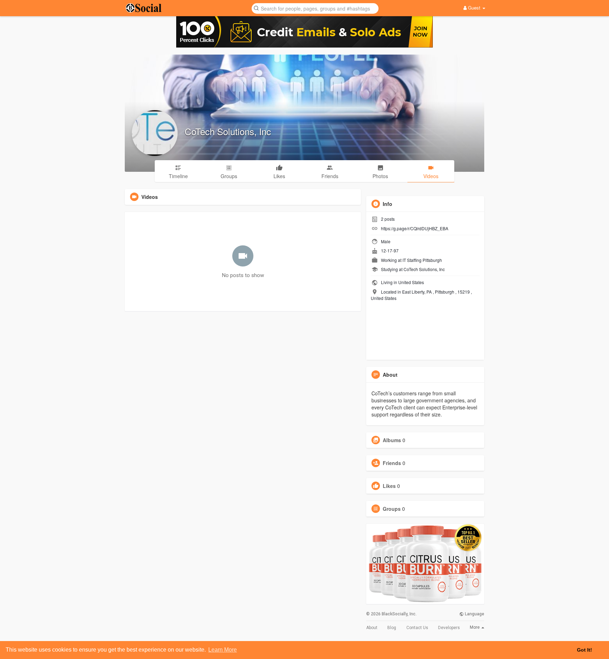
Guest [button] (474, 7)
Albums (392, 440)
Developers (449, 628)
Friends (392, 463)
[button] (315, 8)
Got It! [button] (584, 650)
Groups (392, 508)
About (371, 628)
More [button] (475, 627)
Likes (389, 486)
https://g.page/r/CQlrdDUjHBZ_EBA (414, 228)
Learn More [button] (222, 650)
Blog (391, 628)
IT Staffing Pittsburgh (422, 260)
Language (474, 614)
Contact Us (417, 628)
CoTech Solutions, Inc (228, 131)
